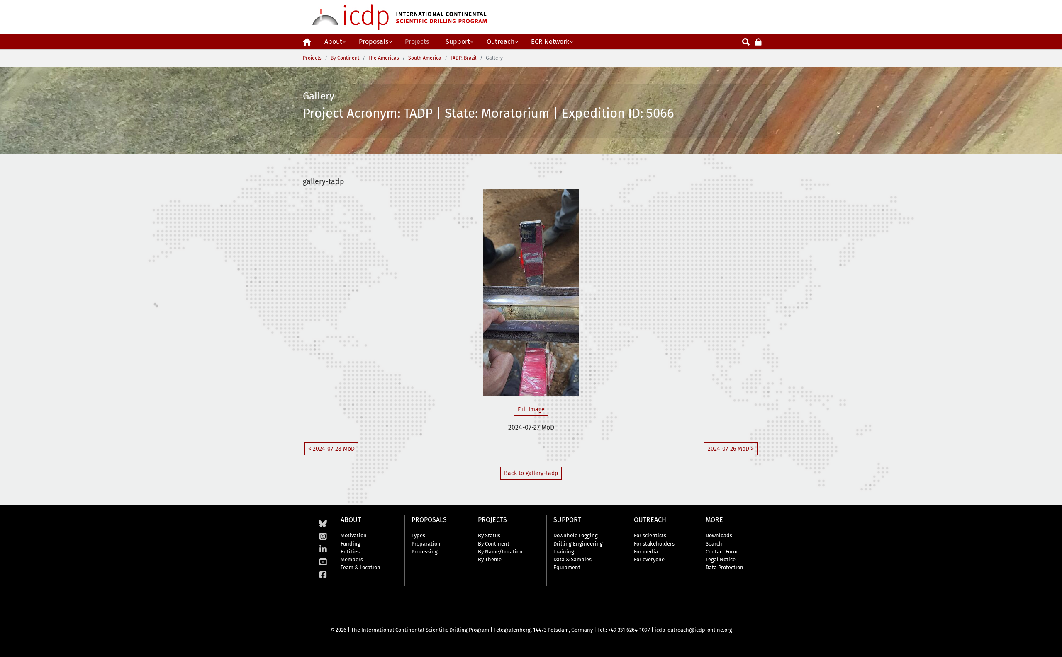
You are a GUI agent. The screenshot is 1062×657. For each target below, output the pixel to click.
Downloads (719, 535)
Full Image (531, 409)
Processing (425, 551)
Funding (350, 544)
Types (418, 535)
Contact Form (722, 551)
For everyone (649, 559)
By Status (489, 535)
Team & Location (360, 567)
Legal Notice (721, 559)
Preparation (426, 544)
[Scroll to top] (1049, 644)
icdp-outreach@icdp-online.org (693, 630)
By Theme (490, 559)
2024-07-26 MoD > (731, 448)
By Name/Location (500, 551)
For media (646, 551)
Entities (350, 551)
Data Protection (724, 567)
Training (563, 551)
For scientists (650, 535)
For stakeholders (654, 544)
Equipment (566, 567)
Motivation (354, 535)
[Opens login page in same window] (758, 41)
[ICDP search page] (746, 41)
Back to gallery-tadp (531, 473)
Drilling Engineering (578, 544)
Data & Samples (572, 559)
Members (352, 559)
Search (714, 544)
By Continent (493, 544)
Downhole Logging (575, 535)
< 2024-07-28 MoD (331, 448)
